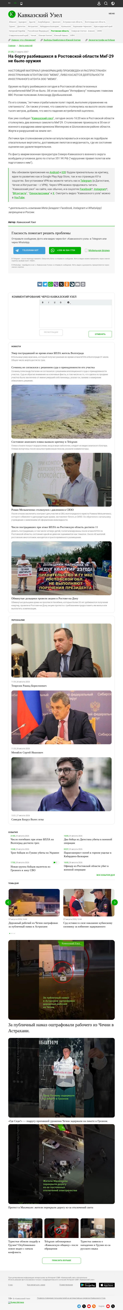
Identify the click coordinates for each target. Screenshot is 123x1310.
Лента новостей (25, 46)
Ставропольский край (18, 35)
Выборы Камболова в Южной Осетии (62, 40)
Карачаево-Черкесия (82, 26)
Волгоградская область (95, 22)
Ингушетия (33, 26)
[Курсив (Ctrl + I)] (49, 302)
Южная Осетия (45, 35)
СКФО (99, 31)
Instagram (100, 189)
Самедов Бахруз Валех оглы (27, 819)
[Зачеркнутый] (61, 302)
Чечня (33, 35)
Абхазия (12, 22)
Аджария (22, 22)
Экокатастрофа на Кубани (101, 40)
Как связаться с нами (36, 1285)
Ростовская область (60, 31)
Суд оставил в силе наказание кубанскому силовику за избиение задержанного (87, 924)
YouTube (19, 197)
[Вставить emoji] (68, 302)
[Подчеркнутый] (55, 302)
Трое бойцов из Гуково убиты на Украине (35, 852)
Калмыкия (66, 26)
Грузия (12, 26)
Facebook (86, 189)
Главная (11, 46)
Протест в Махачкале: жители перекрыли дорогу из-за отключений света (50, 1207)
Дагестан (21, 26)
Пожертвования (66, 1285)
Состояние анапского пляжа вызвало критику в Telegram (44, 441)
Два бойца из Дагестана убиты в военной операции (88, 841)
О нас (10, 1285)
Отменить (100, 334)
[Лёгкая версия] (21, 3)
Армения (56, 22)
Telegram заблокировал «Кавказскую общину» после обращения (61, 1244)
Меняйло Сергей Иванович (27, 752)
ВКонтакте (19, 193)
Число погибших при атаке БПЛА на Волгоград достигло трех (32, 841)
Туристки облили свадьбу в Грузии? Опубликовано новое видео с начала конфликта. (24, 1246)
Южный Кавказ (61, 35)
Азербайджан (44, 22)
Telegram (86, 180)
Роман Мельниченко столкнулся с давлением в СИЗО (42, 509)
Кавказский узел (42, 118)
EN (15, 3)
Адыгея (32, 22)
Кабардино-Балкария (49, 26)
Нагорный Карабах (17, 31)
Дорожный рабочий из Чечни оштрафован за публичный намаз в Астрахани (33, 924)
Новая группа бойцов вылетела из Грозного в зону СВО (30, 868)
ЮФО (72, 35)
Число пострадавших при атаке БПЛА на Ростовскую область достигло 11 (54, 527)
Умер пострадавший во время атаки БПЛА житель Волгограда (47, 353)
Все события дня (106, 875)
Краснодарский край (103, 26)
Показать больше (61, 1260)
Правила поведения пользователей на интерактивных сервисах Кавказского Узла (71, 1298)
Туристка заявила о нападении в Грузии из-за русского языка (95, 1244)
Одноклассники (39, 193)
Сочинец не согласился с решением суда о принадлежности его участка (53, 367)
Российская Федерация (38, 31)
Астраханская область (72, 22)
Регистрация (51, 332)
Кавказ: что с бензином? (23, 40)
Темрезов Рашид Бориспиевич (28, 685)
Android (54, 172)
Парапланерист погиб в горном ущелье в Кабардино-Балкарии (87, 854)
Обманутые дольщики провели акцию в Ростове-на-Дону (44, 598)
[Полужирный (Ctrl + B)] (43, 302)
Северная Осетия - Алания (82, 31)
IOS (64, 172)
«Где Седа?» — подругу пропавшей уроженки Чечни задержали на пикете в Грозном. (58, 1121)
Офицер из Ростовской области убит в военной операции (86, 867)
